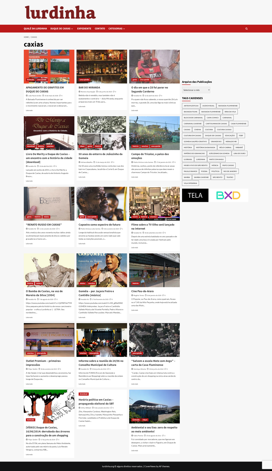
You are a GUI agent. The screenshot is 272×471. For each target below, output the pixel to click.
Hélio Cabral (225, 147)
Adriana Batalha (86, 162)
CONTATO (100, 28)
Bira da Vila (230, 112)
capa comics (212, 118)
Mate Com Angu (216, 159)
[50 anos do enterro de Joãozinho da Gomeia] (101, 133)
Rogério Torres (139, 295)
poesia (204, 171)
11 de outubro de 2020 (47, 229)
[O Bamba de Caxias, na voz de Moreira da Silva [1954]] (49, 270)
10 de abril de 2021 (46, 166)
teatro (230, 177)
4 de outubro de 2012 (102, 408)
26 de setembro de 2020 (153, 233)
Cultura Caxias (224, 129)
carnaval (227, 118)
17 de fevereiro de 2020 (100, 299)
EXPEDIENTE (84, 28)
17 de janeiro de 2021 (163, 162)
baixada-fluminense (228, 106)
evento (135, 217)
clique (82, 146)
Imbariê (239, 147)
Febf (241, 135)
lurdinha (200, 159)
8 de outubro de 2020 (111, 229)
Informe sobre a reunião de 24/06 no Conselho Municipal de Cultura (101, 363)
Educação (230, 135)
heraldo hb (138, 96)
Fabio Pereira (138, 436)
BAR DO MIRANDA (89, 88)
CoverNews (150, 466)
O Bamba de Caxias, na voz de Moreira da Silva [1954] (44, 293)
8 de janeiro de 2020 (154, 295)
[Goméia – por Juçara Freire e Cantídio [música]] (101, 270)
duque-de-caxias (213, 135)
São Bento (217, 177)
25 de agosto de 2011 (153, 436)
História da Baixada (205, 147)
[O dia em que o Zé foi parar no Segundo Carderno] (154, 66)
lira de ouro (240, 153)
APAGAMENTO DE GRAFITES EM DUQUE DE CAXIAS (45, 90)
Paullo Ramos (190, 171)
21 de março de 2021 (103, 162)
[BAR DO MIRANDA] (101, 66)
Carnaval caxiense (193, 124)
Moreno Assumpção (88, 92)
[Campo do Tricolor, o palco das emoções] (154, 133)
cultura (209, 129)
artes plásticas (191, 106)
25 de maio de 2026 (51, 96)
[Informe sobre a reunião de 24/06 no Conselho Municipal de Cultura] (101, 340)
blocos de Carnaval (193, 118)
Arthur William (86, 408)
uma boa (50, 146)
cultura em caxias (192, 135)
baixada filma (190, 112)
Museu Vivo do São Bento (196, 165)
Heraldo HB (231, 141)
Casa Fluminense (238, 124)
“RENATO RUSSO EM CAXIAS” (44, 225)
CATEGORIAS (115, 28)
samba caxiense (201, 177)
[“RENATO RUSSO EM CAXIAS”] (49, 204)
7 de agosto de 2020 (46, 299)
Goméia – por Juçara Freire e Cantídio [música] (96, 293)
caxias (187, 129)
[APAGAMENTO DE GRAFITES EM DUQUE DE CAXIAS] (49, 66)
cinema (197, 129)
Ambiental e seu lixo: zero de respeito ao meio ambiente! (154, 430)
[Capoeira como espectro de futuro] (101, 204)
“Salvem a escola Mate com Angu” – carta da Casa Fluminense (153, 363)
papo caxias (228, 165)
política (215, 171)
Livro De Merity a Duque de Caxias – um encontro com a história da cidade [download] (49, 158)
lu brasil (188, 159)
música (46, 217)
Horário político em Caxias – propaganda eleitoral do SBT (96, 402)
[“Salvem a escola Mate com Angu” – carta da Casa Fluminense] (154, 340)
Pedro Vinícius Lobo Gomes (143, 162)
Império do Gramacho (194, 153)
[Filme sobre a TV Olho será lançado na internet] (154, 204)
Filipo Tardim (33, 369)
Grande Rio (216, 141)
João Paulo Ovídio (34, 96)
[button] (246, 28)
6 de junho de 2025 (105, 92)
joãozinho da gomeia (219, 153)
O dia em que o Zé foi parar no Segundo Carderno (149, 90)
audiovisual (208, 106)
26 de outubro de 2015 (49, 369)
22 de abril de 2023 (151, 96)
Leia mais (29, 110)
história (41, 146)
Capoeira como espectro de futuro (99, 225)
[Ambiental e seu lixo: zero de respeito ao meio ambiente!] (154, 406)
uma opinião (41, 79)
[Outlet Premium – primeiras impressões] (49, 340)
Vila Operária (190, 183)
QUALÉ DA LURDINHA (35, 28)
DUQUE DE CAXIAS (60, 28)
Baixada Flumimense (211, 112)
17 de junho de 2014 (48, 439)
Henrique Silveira (140, 369)
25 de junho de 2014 (99, 369)
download (31, 146)
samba (187, 177)
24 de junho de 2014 (156, 369)
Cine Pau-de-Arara (142, 291)
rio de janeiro (230, 171)
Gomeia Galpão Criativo (195, 141)
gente (135, 79)
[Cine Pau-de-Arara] (154, 270)
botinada (30, 79)
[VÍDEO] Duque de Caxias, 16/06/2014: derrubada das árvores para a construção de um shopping (48, 431)
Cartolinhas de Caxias (216, 124)
